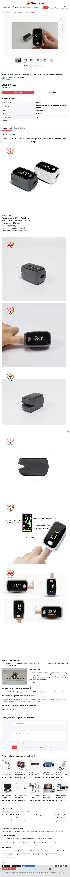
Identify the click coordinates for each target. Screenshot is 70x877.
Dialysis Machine (13, 701)
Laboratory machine (40, 815)
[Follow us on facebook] (56, 866)
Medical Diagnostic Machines (31, 843)
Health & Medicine (11, 12)
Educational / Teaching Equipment (27, 821)
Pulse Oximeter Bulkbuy (9, 859)
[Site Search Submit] (46, 7)
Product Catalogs (26, 811)
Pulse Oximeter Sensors (52, 855)
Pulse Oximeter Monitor (23, 855)
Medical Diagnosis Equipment (38, 12)
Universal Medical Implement (10, 838)
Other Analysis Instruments (46, 838)
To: (10, 728)
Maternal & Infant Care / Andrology (27, 818)
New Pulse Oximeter (8, 855)
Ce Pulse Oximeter (38, 855)
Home (3, 12)
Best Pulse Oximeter (59, 851)
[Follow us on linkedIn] (50, 868)
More (3, 862)
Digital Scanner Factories (34, 851)
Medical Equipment (23, 12)
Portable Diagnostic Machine (50, 843)
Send (14, 747)
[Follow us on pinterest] (66, 866)
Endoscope (21, 815)
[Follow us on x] (58, 866)
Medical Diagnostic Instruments (11, 843)
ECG (50, 699)
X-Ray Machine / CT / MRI (58, 818)
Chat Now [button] (53, 92)
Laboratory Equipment (42, 699)
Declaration (53, 872)
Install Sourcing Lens (9, 868)
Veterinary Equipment (33, 701)
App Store (6, 866)
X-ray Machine (23, 701)
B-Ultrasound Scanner (29, 699)
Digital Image (6, 851)
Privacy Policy (61, 872)
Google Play (16, 866)
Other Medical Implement (28, 838)
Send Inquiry (18, 92)
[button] (3, 3)
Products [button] (17, 7)
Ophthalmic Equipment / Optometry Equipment (47, 821)
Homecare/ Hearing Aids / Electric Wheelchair (14, 818)
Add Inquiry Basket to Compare (35, 66)
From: (9, 724)
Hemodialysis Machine (8, 821)
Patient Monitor (56, 699)
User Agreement (44, 872)
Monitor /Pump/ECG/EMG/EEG (10, 815)
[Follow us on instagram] (61, 866)
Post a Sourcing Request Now (49, 747)
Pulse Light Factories (19, 851)
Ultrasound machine (40, 818)
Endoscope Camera (17, 699)
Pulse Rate (48, 851)
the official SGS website (42, 663)
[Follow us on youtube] (63, 866)
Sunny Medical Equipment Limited (15, 77)
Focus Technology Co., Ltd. (23, 872)
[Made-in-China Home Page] (35, 3)
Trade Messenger (28, 866)
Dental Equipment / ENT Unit (59, 821)
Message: (8, 733)
